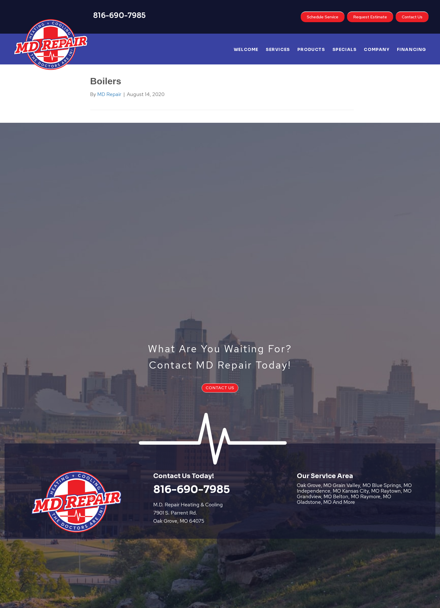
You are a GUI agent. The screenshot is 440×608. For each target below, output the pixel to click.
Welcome (246, 49)
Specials (345, 49)
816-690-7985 (119, 15)
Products (311, 49)
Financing (411, 49)
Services (278, 49)
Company (376, 49)
